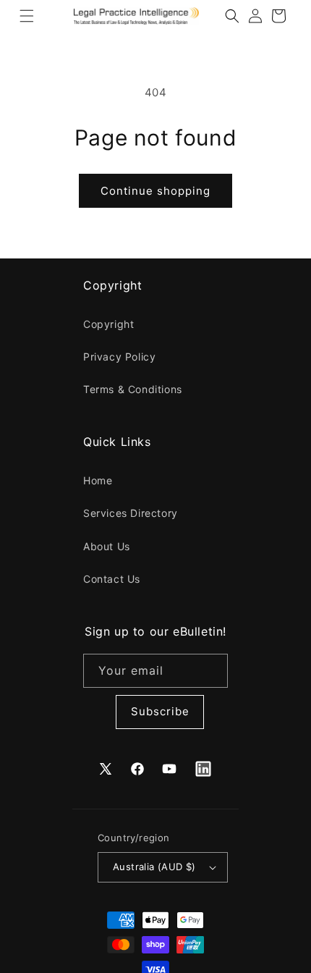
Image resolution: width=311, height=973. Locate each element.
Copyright (108, 324)
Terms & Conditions (132, 389)
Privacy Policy (119, 356)
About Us (106, 546)
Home (97, 480)
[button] (27, 16)
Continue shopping (155, 191)
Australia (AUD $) (154, 866)
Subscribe (160, 711)
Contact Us (111, 579)
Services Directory (130, 513)
